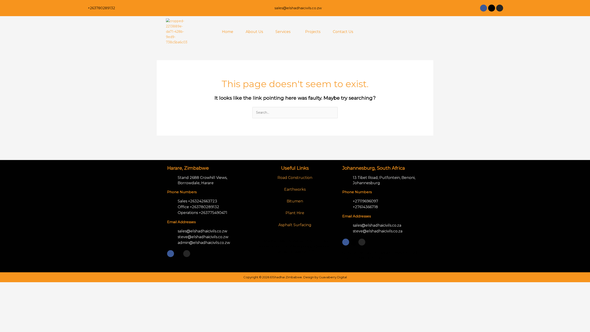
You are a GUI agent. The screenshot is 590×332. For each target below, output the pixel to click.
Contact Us (343, 32)
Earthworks (295, 189)
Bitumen (295, 201)
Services (282, 32)
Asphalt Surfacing (294, 225)
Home (227, 32)
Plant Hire (295, 213)
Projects (312, 32)
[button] (284, 32)
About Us (254, 32)
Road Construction (294, 177)
